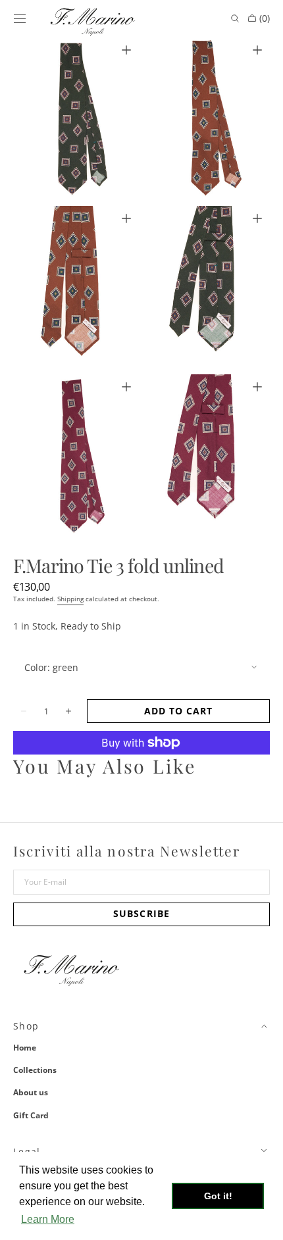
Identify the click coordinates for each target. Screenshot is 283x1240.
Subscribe (141, 914)
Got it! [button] (218, 1196)
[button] (19, 18)
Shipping (70, 598)
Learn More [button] (47, 1219)
